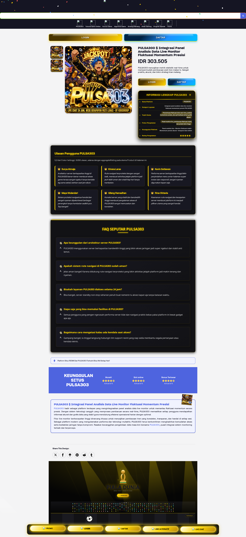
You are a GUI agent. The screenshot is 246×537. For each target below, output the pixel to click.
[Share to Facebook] (63, 455)
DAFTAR (160, 37)
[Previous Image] (67, 80)
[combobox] (120, 16)
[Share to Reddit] (84, 455)
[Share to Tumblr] (91, 455)
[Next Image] (130, 80)
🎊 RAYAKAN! (123, 495)
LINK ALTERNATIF (162, 528)
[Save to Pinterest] (77, 455)
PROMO (49, 529)
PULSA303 (59, 408)
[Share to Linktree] (70, 455)
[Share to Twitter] (56, 455)
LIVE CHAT (200, 528)
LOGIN (85, 37)
